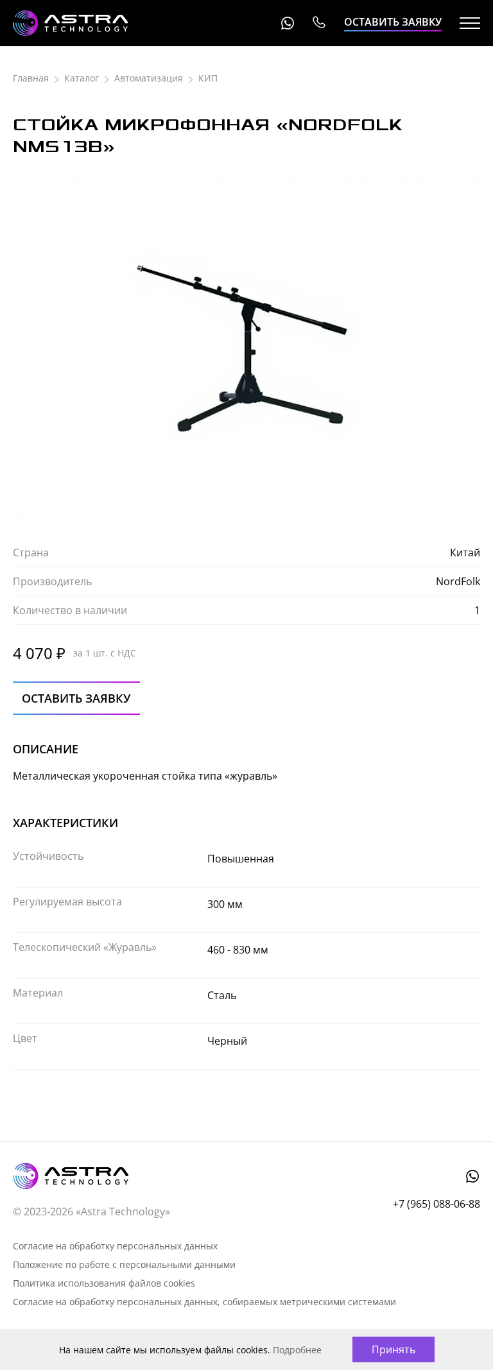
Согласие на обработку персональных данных (115, 1246)
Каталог (81, 78)
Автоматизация (148, 78)
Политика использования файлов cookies (104, 1283)
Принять (393, 1349)
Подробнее (297, 1350)
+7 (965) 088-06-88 (318, 23)
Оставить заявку (393, 22)
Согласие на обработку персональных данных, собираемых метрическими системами (204, 1302)
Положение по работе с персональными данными (124, 1264)
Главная (31, 78)
